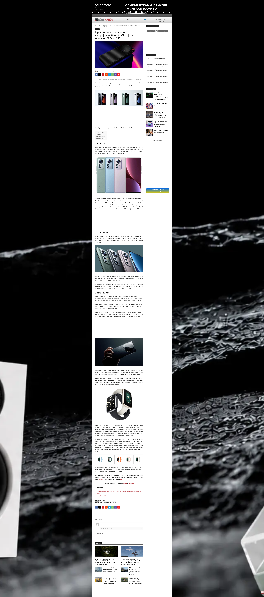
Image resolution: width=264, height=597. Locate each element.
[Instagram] (161, 31)
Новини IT (111, 25)
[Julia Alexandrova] (96, 71)
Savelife (101, 479)
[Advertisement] (119, 116)
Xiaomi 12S (100, 134)
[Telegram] (109, 74)
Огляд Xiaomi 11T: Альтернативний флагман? (109, 496)
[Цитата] (109, 528)
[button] (137, 20)
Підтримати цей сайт (157, 140)
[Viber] (115, 74)
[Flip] (118, 74)
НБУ (121, 479)
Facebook (131, 483)
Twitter (125, 483)
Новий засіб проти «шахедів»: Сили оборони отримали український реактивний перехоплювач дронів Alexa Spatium (136, 581)
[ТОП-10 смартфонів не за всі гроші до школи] (149, 132)
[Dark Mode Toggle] (262, 592)
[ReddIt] (106, 74)
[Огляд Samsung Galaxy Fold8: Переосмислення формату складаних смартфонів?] (149, 123)
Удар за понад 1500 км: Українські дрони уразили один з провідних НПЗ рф (110, 569)
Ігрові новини (99, 556)
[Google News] (167, 31)
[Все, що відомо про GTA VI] (149, 106)
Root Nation (98, 25)
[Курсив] (104, 528)
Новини (105, 25)
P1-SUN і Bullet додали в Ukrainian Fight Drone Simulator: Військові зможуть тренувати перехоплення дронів (131, 561)
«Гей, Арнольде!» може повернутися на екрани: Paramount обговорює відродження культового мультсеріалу (157, 64)
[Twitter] (150, 31)
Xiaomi (102, 83)
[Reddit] (159, 31)
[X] (99, 74)
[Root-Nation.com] (104, 19)
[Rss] (148, 31)
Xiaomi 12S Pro (101, 136)
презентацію (132, 83)
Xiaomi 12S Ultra (101, 138)
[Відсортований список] (105, 528)
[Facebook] (96, 74)
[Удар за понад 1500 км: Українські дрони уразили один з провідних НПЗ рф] (98, 569)
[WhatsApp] (112, 74)
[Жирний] (102, 528)
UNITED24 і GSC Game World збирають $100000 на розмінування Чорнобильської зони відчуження (105, 561)
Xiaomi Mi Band (107, 502)
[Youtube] (165, 31)
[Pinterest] (103, 74)
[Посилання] (111, 528)
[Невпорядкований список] (107, 528)
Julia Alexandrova (101, 71)
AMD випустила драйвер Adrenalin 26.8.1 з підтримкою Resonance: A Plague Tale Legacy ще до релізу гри (135, 571)
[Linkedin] (157, 31)
